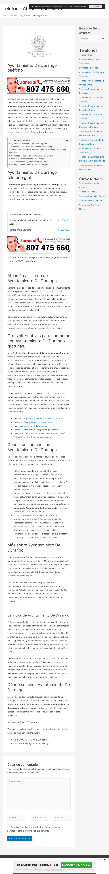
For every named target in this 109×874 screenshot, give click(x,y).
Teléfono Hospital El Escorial (92, 196)
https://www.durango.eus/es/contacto (36, 422)
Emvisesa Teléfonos (88, 67)
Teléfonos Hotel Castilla (90, 200)
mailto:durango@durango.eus (33, 426)
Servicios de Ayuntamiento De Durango (32, 162)
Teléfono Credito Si (88, 191)
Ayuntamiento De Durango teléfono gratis (29, 143)
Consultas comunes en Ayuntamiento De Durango (33, 156)
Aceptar (96, 6)
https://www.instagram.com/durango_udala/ (44, 433)
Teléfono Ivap (85, 55)
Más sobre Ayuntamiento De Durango (27, 159)
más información (80, 7)
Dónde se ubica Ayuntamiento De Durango (30, 165)
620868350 (63, 220)
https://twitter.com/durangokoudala (37, 437)
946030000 (63, 230)
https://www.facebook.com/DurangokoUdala (44, 418)
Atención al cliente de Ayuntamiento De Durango (32, 146)
